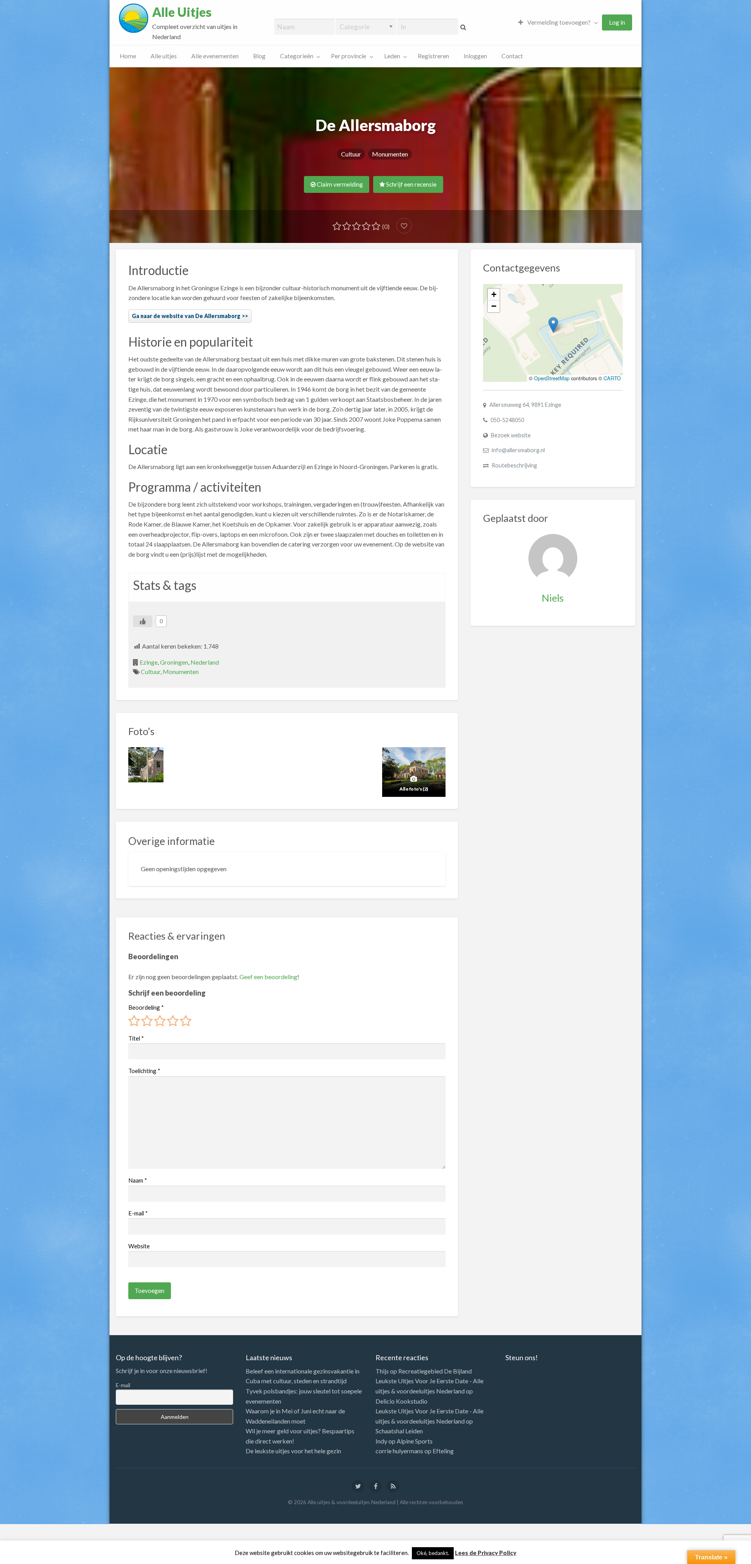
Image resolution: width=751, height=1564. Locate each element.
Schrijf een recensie (411, 184)
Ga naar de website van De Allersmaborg (186, 316)
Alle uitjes (164, 55)
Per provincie (348, 55)
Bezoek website (511, 435)
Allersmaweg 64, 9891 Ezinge (525, 404)
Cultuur (351, 154)
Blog (259, 55)
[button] (553, 325)
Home (128, 55)
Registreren (433, 55)
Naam (137, 1180)
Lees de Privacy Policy (485, 1552)
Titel (136, 1038)
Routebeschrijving (514, 465)
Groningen (174, 662)
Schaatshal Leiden (399, 1431)
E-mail (138, 1213)
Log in (617, 22)
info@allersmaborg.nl (518, 450)
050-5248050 (507, 420)
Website (139, 1245)
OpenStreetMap (552, 378)
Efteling (443, 1450)
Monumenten (390, 154)
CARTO (612, 378)
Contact (512, 55)
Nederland (204, 662)
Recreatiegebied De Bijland (435, 1371)
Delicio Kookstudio (402, 1401)
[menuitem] (556, 22)
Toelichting (144, 1070)
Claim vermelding (339, 184)
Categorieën (296, 55)
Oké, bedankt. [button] (433, 1553)
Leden (392, 55)
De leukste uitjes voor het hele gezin (293, 1450)
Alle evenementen (215, 55)
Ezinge (149, 662)
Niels (553, 598)
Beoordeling (146, 1007)
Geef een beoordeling (268, 976)
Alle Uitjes (182, 12)
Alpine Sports (415, 1441)
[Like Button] (143, 621)
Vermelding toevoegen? (558, 22)
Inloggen (475, 55)
